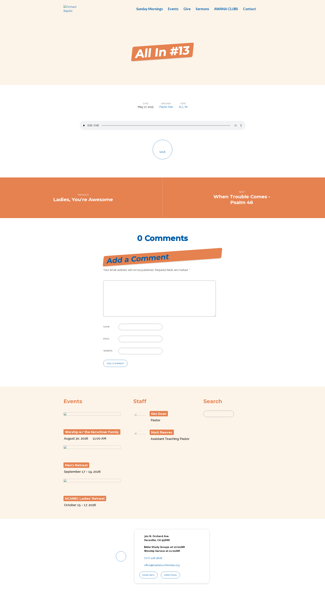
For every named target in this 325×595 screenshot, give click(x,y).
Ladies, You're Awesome (83, 199)
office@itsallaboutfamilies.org (162, 565)
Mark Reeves (161, 432)
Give (187, 8)
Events (173, 8)
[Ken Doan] (140, 423)
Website (108, 350)
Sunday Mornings (149, 8)
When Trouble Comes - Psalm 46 (241, 199)
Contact (249, 8)
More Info (148, 575)
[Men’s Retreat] (92, 457)
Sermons (202, 8)
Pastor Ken (166, 107)
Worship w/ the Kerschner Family (92, 432)
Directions (170, 575)
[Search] (238, 414)
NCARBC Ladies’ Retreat (85, 498)
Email (106, 338)
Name (106, 326)
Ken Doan (158, 414)
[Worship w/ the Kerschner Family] (92, 424)
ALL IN (183, 107)
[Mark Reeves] (140, 442)
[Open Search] (260, 9)
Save (162, 152)
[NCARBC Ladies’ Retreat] (92, 491)
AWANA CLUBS (226, 8)
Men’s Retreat (76, 465)
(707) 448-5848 (153, 558)
